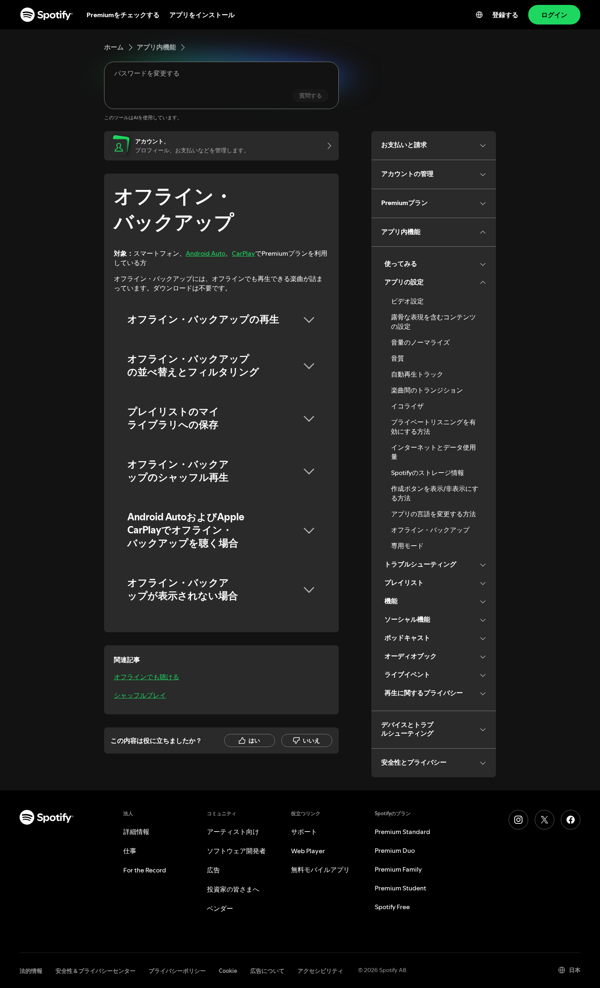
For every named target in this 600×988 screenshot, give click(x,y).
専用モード (407, 545)
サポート (304, 831)
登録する (505, 14)
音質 (397, 358)
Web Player (308, 850)
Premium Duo (395, 850)
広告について (267, 971)
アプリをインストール (202, 14)
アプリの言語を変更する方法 (433, 513)
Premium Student (400, 887)
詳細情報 (136, 831)
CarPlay (243, 253)
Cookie (228, 971)
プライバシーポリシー (177, 971)
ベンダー (220, 908)
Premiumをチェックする (123, 14)
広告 (213, 869)
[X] (544, 820)
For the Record (144, 869)
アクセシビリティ (320, 971)
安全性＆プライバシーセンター (96, 971)
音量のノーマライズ (420, 342)
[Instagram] (518, 820)
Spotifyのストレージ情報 (427, 472)
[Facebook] (570, 820)
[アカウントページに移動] (326, 146)
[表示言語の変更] (479, 14)
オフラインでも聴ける (146, 676)
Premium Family (398, 869)
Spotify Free (392, 906)
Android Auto (205, 253)
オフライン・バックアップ (430, 529)
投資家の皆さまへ (233, 889)
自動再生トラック (417, 374)
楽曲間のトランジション (427, 390)
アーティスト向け (233, 831)
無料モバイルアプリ (320, 869)
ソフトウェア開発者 (236, 850)
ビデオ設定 (407, 301)
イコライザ (407, 405)
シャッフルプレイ (140, 695)
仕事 (129, 850)
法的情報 (31, 971)
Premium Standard (402, 831)
